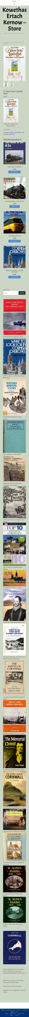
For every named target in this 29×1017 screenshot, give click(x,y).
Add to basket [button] (14, 172)
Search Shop (6, 290)
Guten (21, 1010)
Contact (17, 1015)
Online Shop (21, 1013)
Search (22, 293)
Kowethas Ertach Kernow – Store (14, 19)
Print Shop (12, 1013)
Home (4, 42)
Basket (11, 1015)
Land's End (11, 134)
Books (8, 42)
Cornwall (5, 134)
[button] (23, 48)
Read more (14, 206)
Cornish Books (14, 42)
